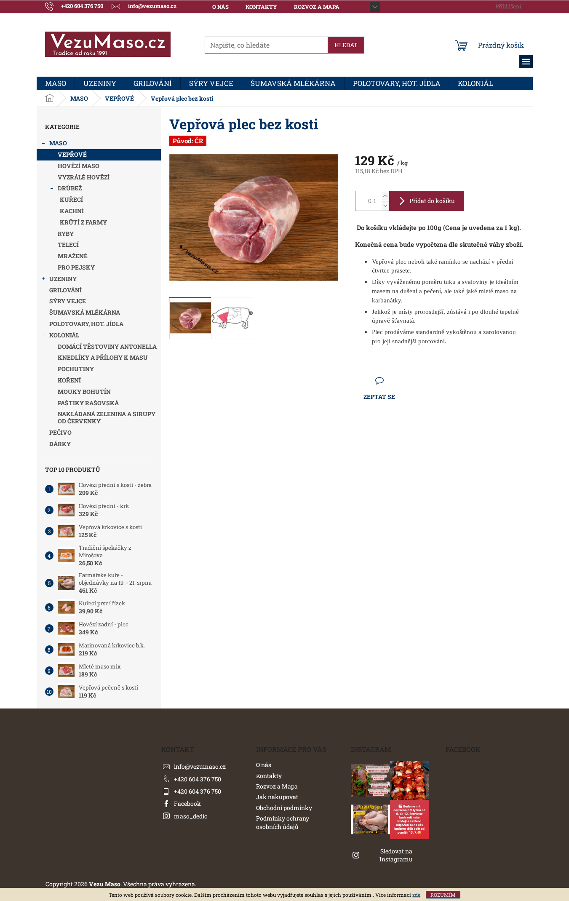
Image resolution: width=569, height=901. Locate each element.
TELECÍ (68, 245)
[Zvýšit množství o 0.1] (385, 196)
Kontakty (261, 7)
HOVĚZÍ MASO (78, 166)
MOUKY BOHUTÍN (84, 392)
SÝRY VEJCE (67, 301)
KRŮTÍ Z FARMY (83, 222)
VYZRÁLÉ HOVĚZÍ (84, 177)
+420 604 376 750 (197, 779)
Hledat (346, 45)
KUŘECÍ (71, 199)
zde (416, 894)
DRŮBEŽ (70, 188)
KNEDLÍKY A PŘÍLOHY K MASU (103, 357)
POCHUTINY (76, 369)
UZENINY (63, 279)
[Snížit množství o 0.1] (385, 206)
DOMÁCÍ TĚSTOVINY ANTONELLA (107, 346)
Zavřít (401, 381)
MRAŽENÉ (73, 256)
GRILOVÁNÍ (65, 290)
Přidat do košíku (432, 201)
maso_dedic (190, 816)
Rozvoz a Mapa (316, 7)
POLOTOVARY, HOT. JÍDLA (86, 324)
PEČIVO (60, 432)
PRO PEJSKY (76, 267)
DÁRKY (60, 444)
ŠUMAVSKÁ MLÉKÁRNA (84, 312)
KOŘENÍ (69, 380)
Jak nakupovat (277, 797)
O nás (220, 7)
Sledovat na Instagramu (396, 855)
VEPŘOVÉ (72, 154)
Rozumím (443, 894)
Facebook (187, 803)
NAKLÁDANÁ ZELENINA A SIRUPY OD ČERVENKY (106, 417)
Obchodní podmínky (284, 808)
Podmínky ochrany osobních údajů (282, 822)
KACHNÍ (72, 211)
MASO (58, 143)
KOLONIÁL (64, 335)
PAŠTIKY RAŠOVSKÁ (88, 403)
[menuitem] (56, 83)
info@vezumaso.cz (200, 766)
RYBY (66, 234)
